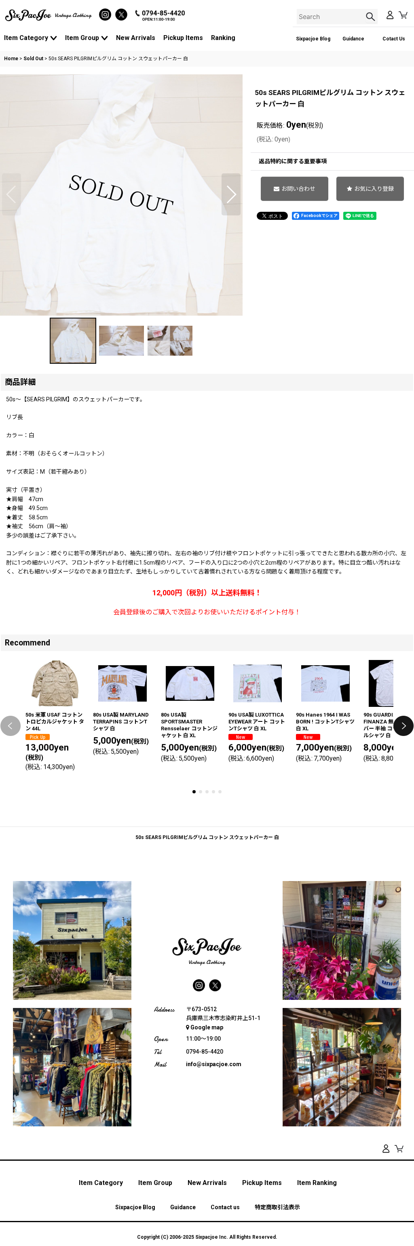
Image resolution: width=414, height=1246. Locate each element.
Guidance (353, 39)
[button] (11, 194)
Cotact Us (393, 39)
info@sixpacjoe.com (213, 1064)
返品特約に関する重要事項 (293, 161)
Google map (206, 1027)
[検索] (371, 17)
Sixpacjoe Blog (313, 39)
